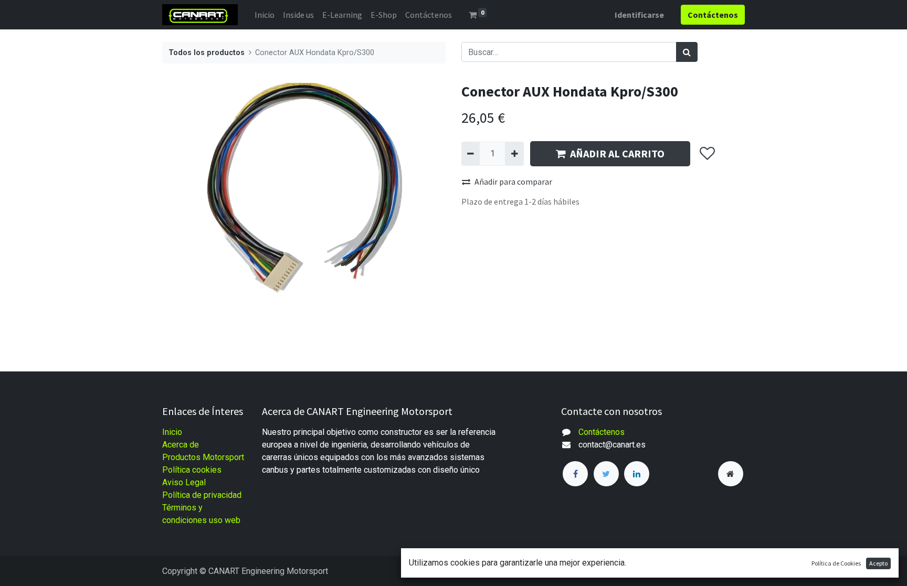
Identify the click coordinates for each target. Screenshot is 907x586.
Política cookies (192, 470)
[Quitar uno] (470, 154)
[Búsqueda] (687, 52)
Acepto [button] (878, 563)
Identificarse (639, 14)
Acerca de (180, 445)
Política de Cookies (836, 563)
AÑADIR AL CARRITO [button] (617, 153)
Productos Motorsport (203, 457)
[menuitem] (264, 14)
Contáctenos (601, 432)
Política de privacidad (201, 495)
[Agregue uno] (514, 154)
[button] (706, 153)
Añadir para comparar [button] (513, 181)
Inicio (172, 432)
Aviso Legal (184, 482)
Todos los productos (206, 52)
